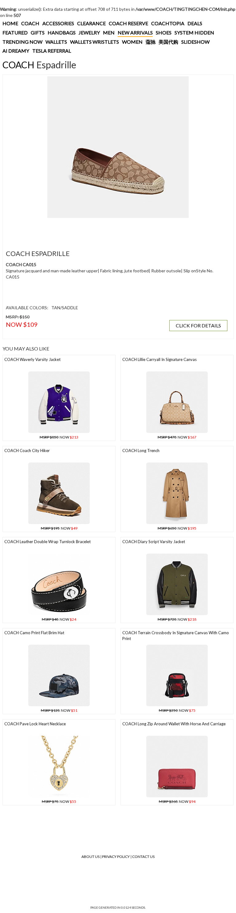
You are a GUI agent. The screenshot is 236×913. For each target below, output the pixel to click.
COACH (30, 23)
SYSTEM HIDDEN (194, 32)
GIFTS (38, 32)
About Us (90, 856)
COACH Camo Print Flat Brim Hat (34, 632)
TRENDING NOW (22, 42)
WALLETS (56, 42)
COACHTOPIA (167, 23)
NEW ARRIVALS (135, 32)
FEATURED (15, 32)
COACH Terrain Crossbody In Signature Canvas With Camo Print (175, 635)
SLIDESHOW (195, 42)
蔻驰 (150, 42)
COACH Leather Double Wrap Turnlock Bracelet (47, 541)
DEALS (194, 23)
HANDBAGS (62, 32)
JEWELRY (89, 32)
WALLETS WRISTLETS (94, 42)
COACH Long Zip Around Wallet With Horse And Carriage (174, 723)
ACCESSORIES (58, 23)
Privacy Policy (116, 856)
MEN (109, 32)
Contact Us (143, 856)
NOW (59, 437)
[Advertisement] (116, 230)
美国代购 (168, 42)
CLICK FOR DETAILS (198, 325)
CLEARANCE (91, 23)
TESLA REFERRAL (51, 51)
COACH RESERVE (128, 23)
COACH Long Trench (140, 450)
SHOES (163, 32)
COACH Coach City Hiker (27, 450)
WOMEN (132, 42)
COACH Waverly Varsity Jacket (32, 359)
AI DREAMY (15, 51)
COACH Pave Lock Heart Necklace (35, 723)
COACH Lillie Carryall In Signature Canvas (159, 359)
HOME (10, 23)
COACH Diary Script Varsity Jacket (153, 541)
